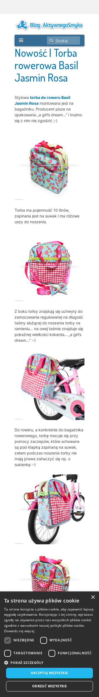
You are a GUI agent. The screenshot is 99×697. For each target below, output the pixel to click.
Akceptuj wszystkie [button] (49, 673)
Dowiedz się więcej (19, 631)
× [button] (93, 597)
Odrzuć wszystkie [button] (49, 686)
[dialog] (49, 644)
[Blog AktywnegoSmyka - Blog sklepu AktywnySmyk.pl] (49, 25)
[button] (49, 663)
